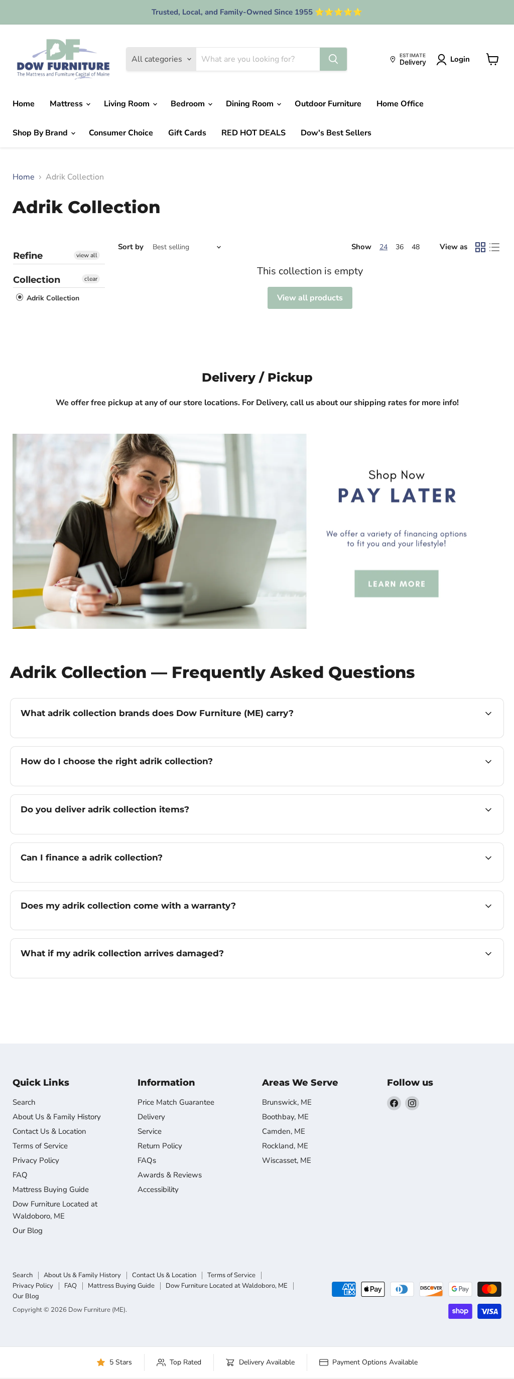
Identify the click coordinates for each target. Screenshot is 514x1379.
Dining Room (251, 103)
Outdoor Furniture (328, 103)
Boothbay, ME (285, 1117)
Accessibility (158, 1189)
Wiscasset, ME (286, 1160)
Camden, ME (283, 1131)
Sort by (131, 247)
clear (90, 279)
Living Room (128, 103)
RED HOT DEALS (253, 132)
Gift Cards (187, 132)
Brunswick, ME (287, 1102)
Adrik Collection (52, 298)
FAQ (20, 1175)
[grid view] (480, 247)
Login (460, 59)
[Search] (333, 59)
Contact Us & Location (49, 1131)
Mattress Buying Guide (51, 1189)
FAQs (147, 1160)
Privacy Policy (36, 1160)
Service (150, 1131)
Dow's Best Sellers (336, 132)
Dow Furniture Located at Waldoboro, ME (227, 1285)
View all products (310, 297)
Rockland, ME (285, 1146)
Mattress (67, 103)
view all (86, 255)
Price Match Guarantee (176, 1102)
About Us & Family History (57, 1117)
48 (416, 247)
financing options (102, 881)
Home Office (400, 103)
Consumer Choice (121, 132)
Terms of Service (40, 1146)
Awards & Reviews (170, 1175)
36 (400, 247)
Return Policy (160, 1146)
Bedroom (189, 103)
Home (24, 103)
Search (24, 1102)
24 (383, 247)
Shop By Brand (41, 132)
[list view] (494, 247)
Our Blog (28, 1231)
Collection (36, 279)
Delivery (151, 1117)
